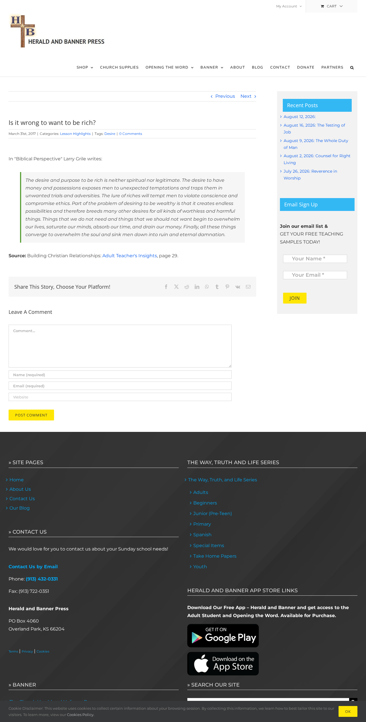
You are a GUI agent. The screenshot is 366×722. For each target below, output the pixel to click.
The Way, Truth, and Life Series (222, 479)
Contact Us (22, 498)
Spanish (202, 534)
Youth (200, 566)
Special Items (208, 545)
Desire (109, 133)
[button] (352, 68)
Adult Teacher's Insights (129, 255)
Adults (200, 492)
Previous (225, 96)
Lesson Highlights (75, 133)
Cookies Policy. (80, 714)
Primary (202, 524)
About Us (20, 489)
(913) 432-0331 (42, 579)
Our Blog (19, 508)
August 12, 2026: (300, 116)
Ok (348, 711)
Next (246, 96)
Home (16, 479)
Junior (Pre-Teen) (212, 513)
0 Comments (130, 133)
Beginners (205, 503)
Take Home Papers (214, 556)
